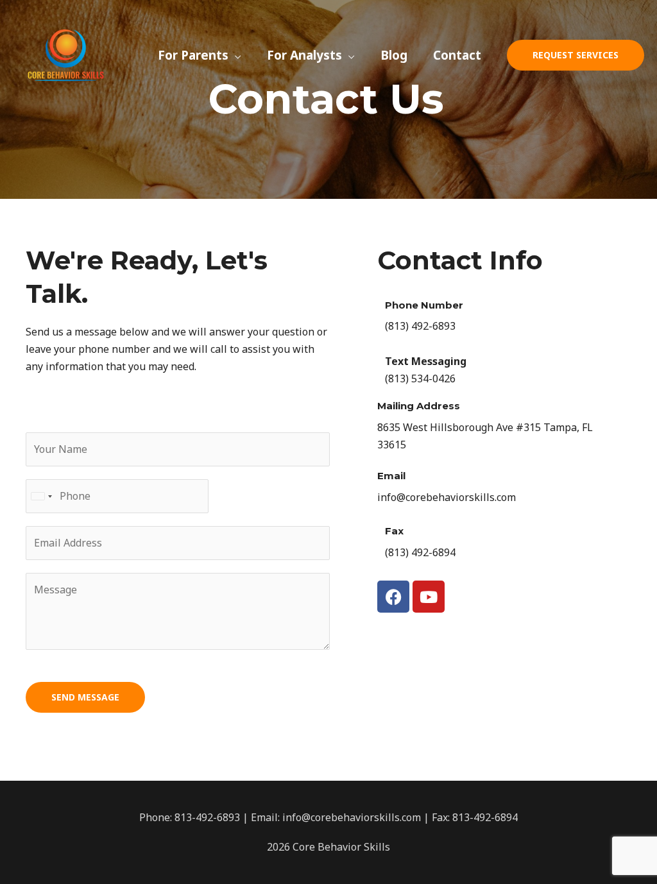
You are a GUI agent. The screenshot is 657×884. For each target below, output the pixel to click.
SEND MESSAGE (85, 697)
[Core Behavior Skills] (66, 54)
